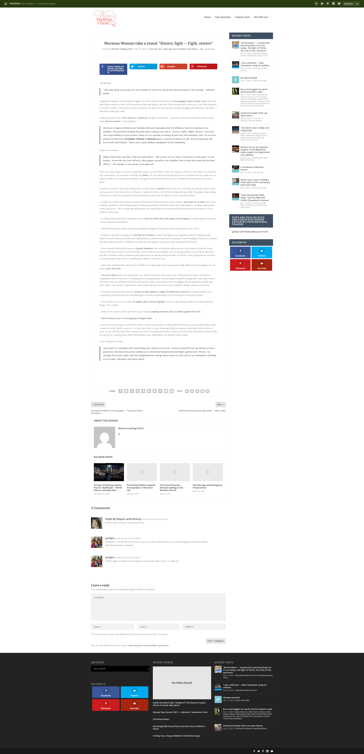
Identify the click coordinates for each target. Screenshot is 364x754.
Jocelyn (109, 538)
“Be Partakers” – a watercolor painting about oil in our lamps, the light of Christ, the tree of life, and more (255, 46)
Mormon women (113, 121)
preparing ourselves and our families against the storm (175, 311)
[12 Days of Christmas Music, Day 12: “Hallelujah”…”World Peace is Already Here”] (109, 472)
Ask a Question (223, 17)
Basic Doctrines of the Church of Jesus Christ (254, 95)
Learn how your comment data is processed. (148, 645)
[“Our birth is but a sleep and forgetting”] (235, 129)
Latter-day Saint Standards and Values (179, 49)
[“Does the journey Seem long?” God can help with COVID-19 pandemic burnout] (235, 196)
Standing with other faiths (251, 138)
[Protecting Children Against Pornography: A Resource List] (142, 472)
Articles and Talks (260, 80)
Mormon (161, 188)
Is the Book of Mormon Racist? (252, 168)
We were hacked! (249, 77)
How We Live (261, 17)
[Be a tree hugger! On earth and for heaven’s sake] (235, 91)
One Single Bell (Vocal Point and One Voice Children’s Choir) (179, 727)
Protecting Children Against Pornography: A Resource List (141, 487)
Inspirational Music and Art (254, 69)
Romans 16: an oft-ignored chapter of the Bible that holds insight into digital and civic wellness (255, 151)
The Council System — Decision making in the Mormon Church (171, 487)
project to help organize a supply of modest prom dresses (162, 291)
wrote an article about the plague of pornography (167, 218)
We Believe (250, 160)
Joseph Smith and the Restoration (254, 100)
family (145, 175)
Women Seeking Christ (122, 49)
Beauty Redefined (144, 248)
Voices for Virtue (108, 275)
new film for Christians (144, 235)
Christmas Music (161, 719)
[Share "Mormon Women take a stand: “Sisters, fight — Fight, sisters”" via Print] (172, 391)
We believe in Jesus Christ (257, 55)
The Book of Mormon (244, 728)
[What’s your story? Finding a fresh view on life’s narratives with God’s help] (235, 181)
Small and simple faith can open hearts (254, 114)
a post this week (113, 268)
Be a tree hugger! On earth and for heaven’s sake (44, 3)
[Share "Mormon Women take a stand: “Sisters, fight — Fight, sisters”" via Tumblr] (137, 391)
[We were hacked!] (235, 79)
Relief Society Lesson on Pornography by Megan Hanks (126, 318)
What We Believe (257, 106)
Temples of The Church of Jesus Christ (255, 102)
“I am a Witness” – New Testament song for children (255, 64)
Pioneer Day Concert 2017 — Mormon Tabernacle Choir (180, 712)
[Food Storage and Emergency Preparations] (208, 472)
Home (207, 17)
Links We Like (258, 172)
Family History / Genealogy (254, 98)
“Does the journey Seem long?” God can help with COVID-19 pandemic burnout (255, 197)
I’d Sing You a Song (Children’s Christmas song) (176, 736)
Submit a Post (242, 17)
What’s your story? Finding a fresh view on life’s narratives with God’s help (255, 182)
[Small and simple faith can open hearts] (235, 114)
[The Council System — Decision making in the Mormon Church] (175, 472)
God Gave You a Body (194, 202)
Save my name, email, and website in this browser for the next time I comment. (131, 634)
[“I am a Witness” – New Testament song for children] (235, 64)
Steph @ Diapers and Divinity (123, 519)
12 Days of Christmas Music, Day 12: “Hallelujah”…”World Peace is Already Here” (108, 487)
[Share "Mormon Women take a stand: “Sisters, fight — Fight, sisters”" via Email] (166, 391)
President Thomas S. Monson (140, 138)
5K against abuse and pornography (149, 301)
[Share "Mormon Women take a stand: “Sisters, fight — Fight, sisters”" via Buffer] (155, 391)
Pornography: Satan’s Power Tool (189, 101)
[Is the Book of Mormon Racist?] (235, 169)
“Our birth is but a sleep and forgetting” (255, 129)
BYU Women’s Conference (135, 117)
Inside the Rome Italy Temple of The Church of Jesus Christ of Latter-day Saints (179, 704)
